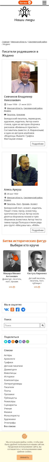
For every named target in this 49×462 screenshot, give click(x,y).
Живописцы (10, 373)
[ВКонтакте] (9, 341)
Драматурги (10, 369)
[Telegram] (20, 341)
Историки (9, 376)
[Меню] (44, 2)
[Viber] (23, 341)
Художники (10, 419)
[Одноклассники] (13, 341)
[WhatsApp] (27, 341)
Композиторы (11, 380)
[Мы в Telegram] (23, 309)
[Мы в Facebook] (17, 309)
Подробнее (38, 143)
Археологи (9, 358)
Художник (20, 114)
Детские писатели (13, 365)
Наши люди (24, 20)
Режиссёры (9, 401)
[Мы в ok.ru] (12, 309)
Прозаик (25, 204)
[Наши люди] (24, 16)
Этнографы (10, 422)
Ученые (8, 408)
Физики (8, 412)
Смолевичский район (37, 41)
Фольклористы (11, 415)
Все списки (9, 426)
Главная (5, 41)
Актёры (8, 355)
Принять (24, 457)
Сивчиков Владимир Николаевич (18, 98)
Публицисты (10, 397)
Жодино (7, 110)
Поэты (7, 390)
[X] (16, 341)
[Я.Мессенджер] (5, 341)
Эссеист (34, 204)
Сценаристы (10, 405)
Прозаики (9, 394)
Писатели (9, 387)
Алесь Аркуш (12, 189)
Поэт (18, 204)
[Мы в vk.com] (6, 309)
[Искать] (42, 325)
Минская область (19, 41)
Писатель (11, 114)
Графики (8, 362)
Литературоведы (13, 383)
